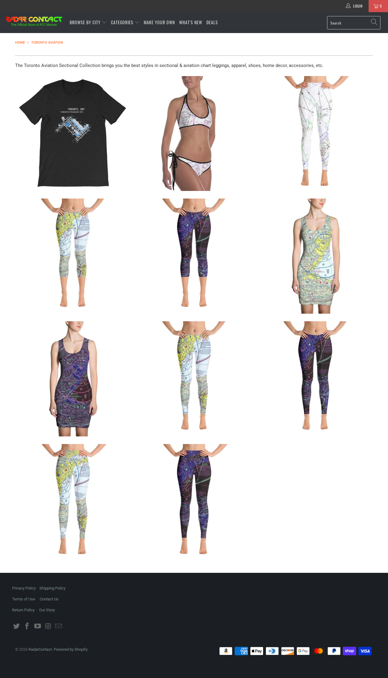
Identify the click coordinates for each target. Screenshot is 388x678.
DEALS (212, 22)
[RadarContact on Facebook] (27, 626)
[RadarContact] (34, 21)
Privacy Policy (24, 588)
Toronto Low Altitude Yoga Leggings (315, 133)
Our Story (47, 610)
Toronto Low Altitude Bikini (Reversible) (194, 133)
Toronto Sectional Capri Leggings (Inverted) (194, 256)
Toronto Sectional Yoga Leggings (72, 501)
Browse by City (85, 22)
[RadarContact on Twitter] (16, 626)
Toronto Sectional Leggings (194, 378)
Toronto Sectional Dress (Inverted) (72, 378)
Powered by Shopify (71, 649)
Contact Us (49, 599)
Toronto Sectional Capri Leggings (72, 256)
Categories (123, 22)
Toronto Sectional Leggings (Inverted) (315, 378)
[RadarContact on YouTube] (37, 626)
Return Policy (23, 610)
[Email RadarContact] (58, 626)
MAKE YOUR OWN (159, 22)
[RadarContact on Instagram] (48, 626)
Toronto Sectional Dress (315, 256)
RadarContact (40, 649)
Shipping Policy (52, 588)
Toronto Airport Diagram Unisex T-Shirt (72, 133)
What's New (190, 22)
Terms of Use (23, 599)
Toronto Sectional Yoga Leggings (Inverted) (194, 501)
